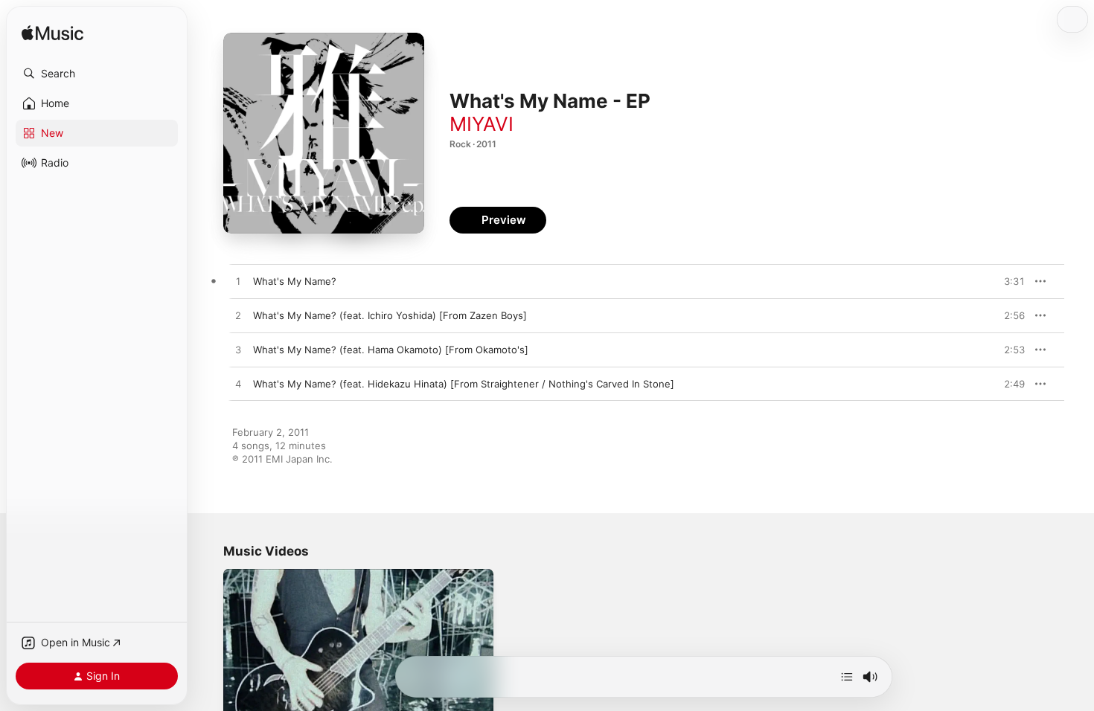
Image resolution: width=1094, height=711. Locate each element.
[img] (52, 33)
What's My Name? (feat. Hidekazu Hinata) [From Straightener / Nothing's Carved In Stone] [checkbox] (463, 384)
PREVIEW (1008, 281)
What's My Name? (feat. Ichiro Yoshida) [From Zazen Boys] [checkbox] (390, 315)
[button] (96, 73)
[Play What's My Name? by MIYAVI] (238, 282)
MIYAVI (482, 123)
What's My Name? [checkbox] (294, 281)
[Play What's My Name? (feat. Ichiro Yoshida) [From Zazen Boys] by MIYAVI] (238, 316)
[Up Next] (847, 676)
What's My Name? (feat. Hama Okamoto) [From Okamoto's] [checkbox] (390, 350)
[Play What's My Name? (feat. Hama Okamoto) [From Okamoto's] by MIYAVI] (238, 350)
